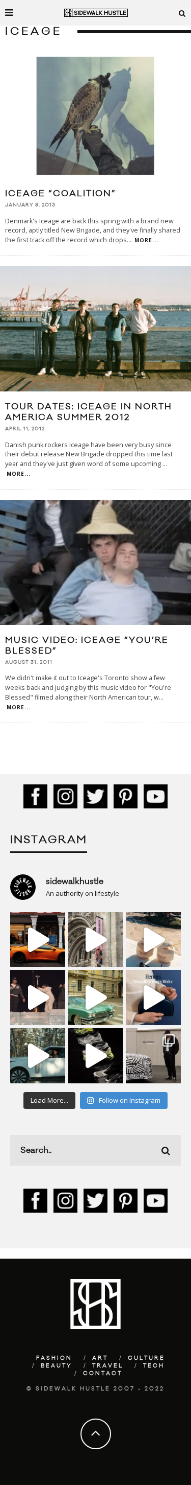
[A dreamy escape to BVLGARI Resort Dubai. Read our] (153, 939)
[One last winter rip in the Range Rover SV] (37, 1055)
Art (100, 1358)
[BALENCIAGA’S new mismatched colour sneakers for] (95, 1055)
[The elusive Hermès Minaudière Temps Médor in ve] (153, 997)
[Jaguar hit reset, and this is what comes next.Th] (153, 1055)
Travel (107, 1366)
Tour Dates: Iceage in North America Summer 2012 (88, 412)
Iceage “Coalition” (60, 193)
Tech (154, 1366)
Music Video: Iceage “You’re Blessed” (87, 646)
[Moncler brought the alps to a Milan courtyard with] (95, 997)
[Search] (182, 13)
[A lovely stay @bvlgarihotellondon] (37, 939)
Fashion (54, 1358)
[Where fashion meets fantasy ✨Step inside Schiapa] (95, 939)
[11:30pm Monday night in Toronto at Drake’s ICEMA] (37, 997)
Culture (146, 1358)
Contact (102, 1373)
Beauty (56, 1366)
